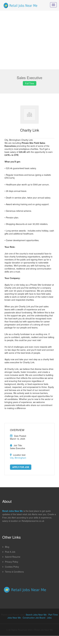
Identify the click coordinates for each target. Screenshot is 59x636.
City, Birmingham (18, 457)
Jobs (49, 617)
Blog (7, 546)
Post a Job (10, 551)
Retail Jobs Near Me (12, 510)
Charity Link (29, 130)
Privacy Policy (11, 561)
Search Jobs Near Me (36, 614)
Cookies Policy (12, 566)
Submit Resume (12, 556)
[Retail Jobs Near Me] (20, 5)
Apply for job (20, 467)
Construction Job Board (34, 617)
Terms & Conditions (14, 571)
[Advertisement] (29, 40)
